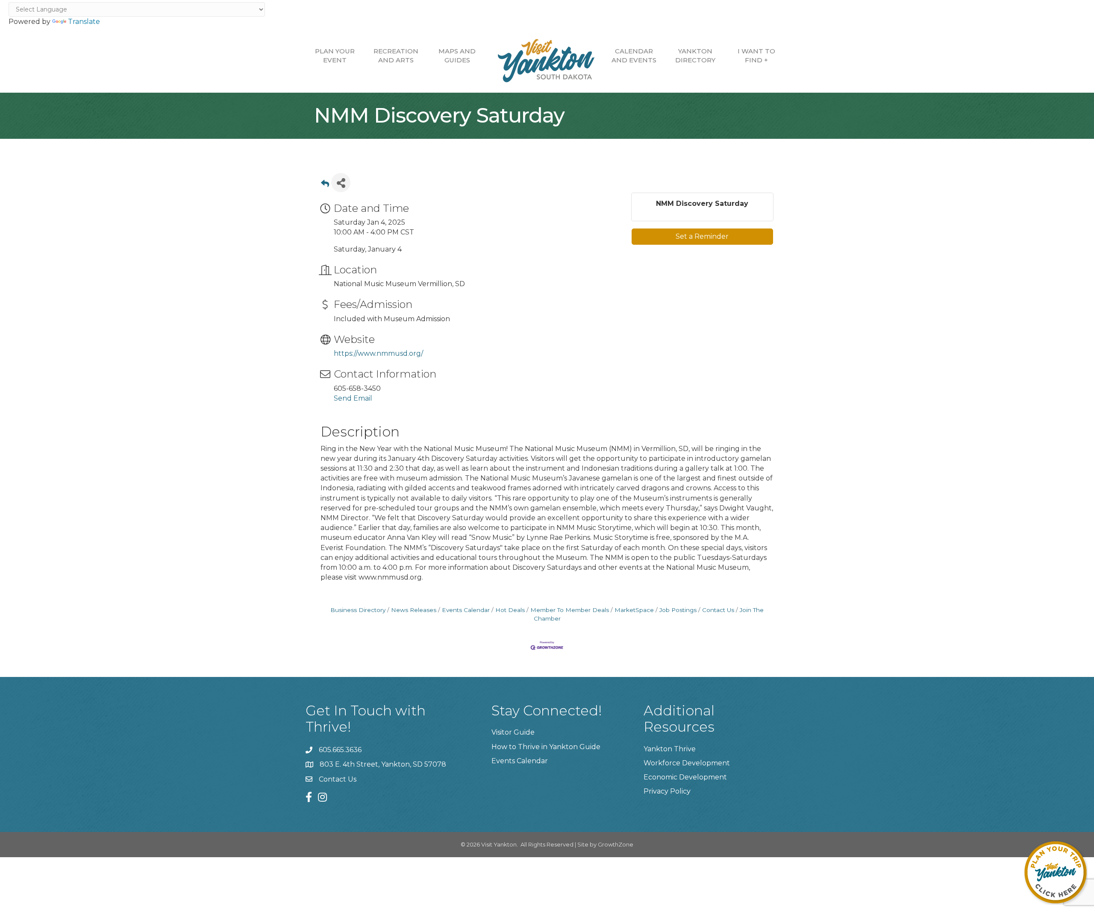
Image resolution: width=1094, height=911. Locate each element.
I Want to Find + (756, 55)
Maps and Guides (457, 55)
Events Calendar (466, 609)
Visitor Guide (513, 732)
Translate (84, 22)
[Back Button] (325, 185)
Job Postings (678, 609)
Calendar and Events (634, 55)
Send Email (353, 398)
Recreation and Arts (395, 55)
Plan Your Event (335, 55)
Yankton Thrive (670, 749)
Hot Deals (510, 609)
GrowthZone (615, 844)
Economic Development (685, 777)
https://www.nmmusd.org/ (378, 353)
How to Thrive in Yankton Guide (545, 747)
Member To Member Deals (569, 609)
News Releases (413, 609)
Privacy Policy (667, 791)
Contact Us (718, 609)
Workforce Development (687, 763)
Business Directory (357, 609)
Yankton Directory (695, 55)
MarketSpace (634, 609)
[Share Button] (340, 182)
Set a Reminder (702, 236)
